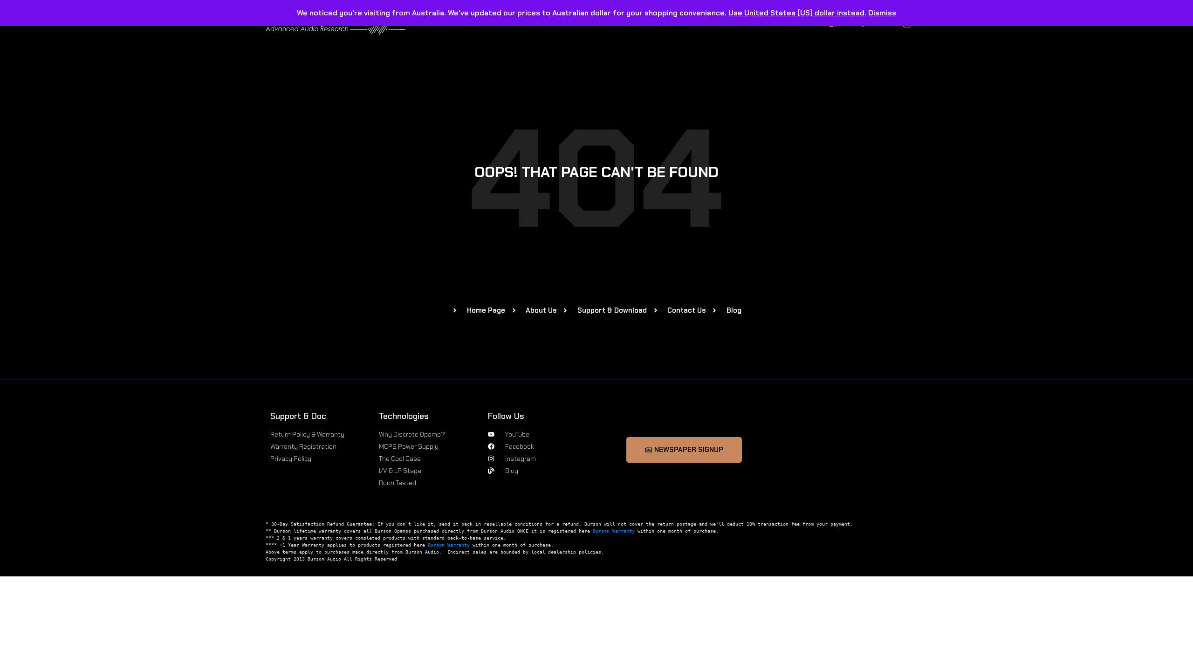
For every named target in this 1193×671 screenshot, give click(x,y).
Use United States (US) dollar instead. (797, 13)
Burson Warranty (614, 531)
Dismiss (882, 13)
